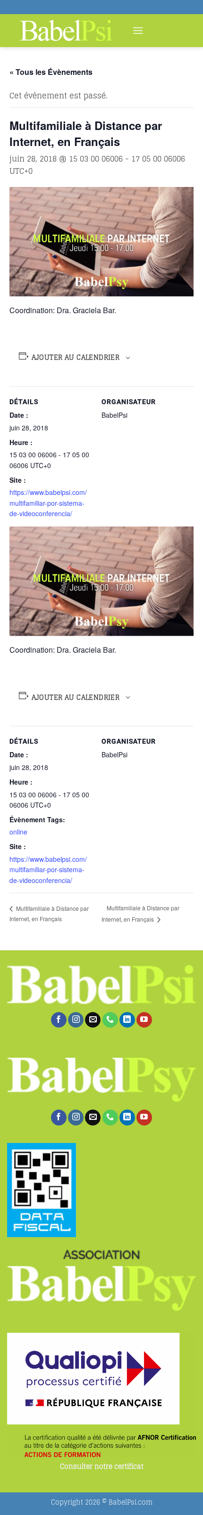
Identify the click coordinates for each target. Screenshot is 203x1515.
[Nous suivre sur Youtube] (144, 1020)
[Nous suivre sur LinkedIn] (127, 1020)
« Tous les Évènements (51, 71)
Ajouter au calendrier (76, 357)
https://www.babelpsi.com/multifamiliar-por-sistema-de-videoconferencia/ (48, 502)
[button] (138, 30)
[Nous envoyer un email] (93, 1020)
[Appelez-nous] (110, 1020)
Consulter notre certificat (102, 1467)
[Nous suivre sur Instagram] (76, 1020)
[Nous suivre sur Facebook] (59, 1020)
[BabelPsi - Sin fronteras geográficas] (66, 30)
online (18, 831)
